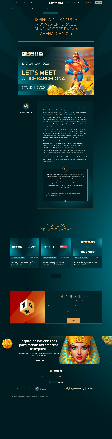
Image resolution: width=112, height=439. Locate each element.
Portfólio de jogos (35, 377)
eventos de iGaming (69, 114)
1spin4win (72, 108)
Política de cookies (87, 396)
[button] (12, 2)
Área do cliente (77, 377)
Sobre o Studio (63, 377)
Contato (98, 2)
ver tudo (56, 276)
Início (11, 8)
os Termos (77, 310)
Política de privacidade (97, 396)
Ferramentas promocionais (49, 377)
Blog (14, 8)
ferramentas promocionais (67, 147)
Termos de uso (78, 396)
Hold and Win (81, 129)
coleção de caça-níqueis (63, 131)
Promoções (19, 3)
